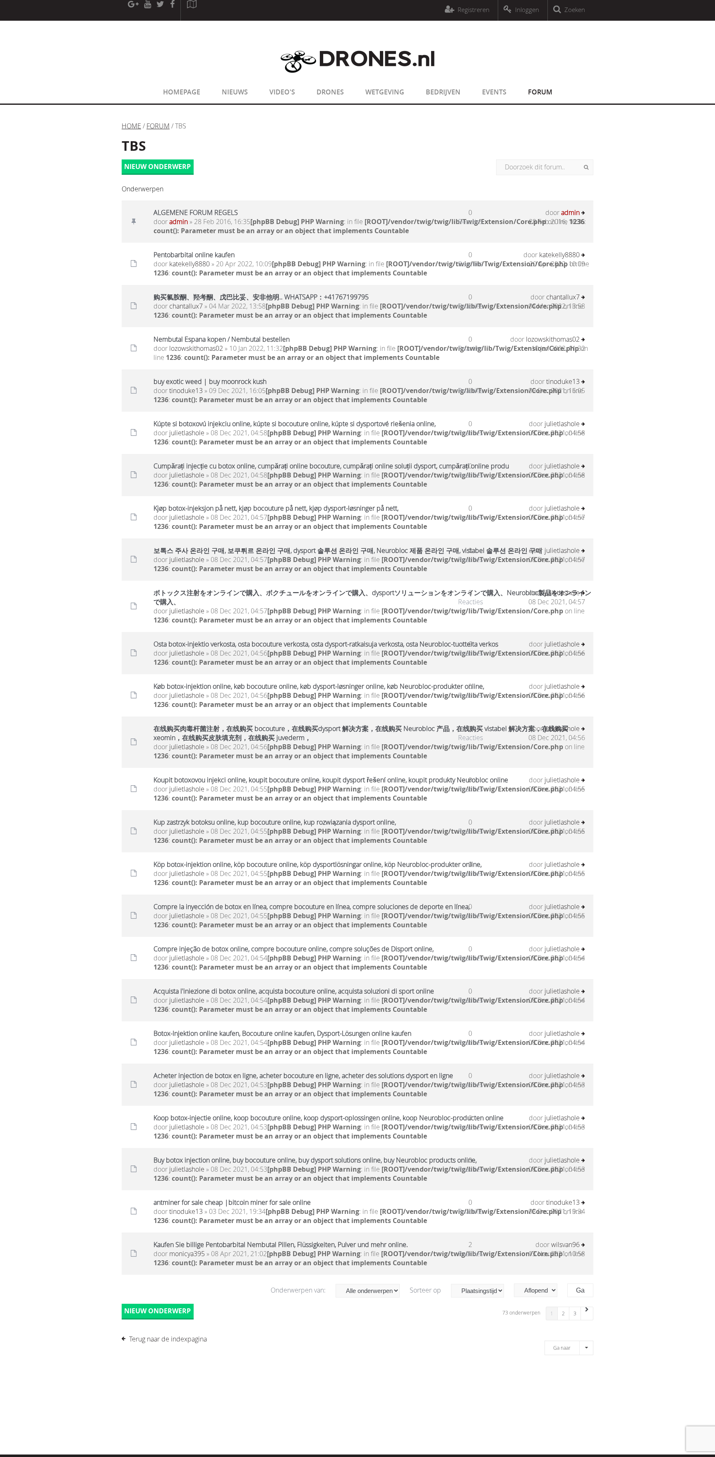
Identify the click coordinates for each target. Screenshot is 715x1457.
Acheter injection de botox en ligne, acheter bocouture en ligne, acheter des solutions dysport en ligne (303, 1075)
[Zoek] (586, 167)
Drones (330, 91)
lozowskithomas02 (196, 348)
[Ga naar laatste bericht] (583, 213)
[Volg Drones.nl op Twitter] (160, 10)
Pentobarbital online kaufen (194, 254)
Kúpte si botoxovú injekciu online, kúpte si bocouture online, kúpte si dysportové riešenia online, (295, 423)
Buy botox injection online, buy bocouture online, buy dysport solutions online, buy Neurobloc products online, (315, 1160)
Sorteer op (426, 1290)
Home (131, 125)
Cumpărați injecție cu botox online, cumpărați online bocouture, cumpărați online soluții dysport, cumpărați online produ (331, 465)
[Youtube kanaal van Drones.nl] (147, 10)
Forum (540, 91)
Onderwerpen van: (299, 1290)
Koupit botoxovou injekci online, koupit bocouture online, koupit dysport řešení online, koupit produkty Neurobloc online (331, 779)
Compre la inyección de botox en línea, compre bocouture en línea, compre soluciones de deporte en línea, (312, 906)
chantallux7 (186, 306)
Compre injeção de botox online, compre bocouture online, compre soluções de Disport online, (294, 948)
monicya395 (187, 1253)
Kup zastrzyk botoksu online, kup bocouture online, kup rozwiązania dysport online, (275, 822)
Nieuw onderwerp (157, 166)
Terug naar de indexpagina (168, 1339)
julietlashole (186, 432)
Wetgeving (384, 91)
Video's (282, 91)
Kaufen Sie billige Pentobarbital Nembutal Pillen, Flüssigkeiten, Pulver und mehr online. (281, 1244)
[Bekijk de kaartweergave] (191, 10)
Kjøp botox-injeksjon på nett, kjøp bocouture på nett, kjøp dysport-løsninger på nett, (276, 508)
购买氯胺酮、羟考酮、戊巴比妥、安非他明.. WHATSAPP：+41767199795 (261, 297)
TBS (134, 146)
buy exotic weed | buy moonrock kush (210, 381)
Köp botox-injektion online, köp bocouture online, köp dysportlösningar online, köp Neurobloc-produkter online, (318, 864)
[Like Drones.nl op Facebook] (172, 10)
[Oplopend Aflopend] (540, 1290)
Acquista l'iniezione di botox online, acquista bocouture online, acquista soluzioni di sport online (294, 991)
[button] (587, 1313)
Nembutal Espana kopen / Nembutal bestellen (222, 339)
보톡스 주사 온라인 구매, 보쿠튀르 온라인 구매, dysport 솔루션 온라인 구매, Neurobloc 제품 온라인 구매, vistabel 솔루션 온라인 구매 (348, 550)
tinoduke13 (186, 390)
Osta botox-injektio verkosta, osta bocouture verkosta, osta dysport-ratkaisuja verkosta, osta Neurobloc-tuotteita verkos (326, 644)
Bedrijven (443, 91)
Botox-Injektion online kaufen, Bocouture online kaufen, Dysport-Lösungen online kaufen (282, 1033)
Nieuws (235, 91)
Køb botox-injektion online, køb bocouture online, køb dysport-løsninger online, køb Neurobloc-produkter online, (319, 686)
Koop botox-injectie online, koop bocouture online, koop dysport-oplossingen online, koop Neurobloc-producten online (329, 1117)
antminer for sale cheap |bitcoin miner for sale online (232, 1202)
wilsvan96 (565, 1244)
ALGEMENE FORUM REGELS (196, 212)
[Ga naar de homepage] (357, 77)
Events (494, 91)
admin (178, 221)
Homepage (181, 91)
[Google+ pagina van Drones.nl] (133, 10)
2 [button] (563, 1313)
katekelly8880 (189, 263)
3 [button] (574, 1313)
